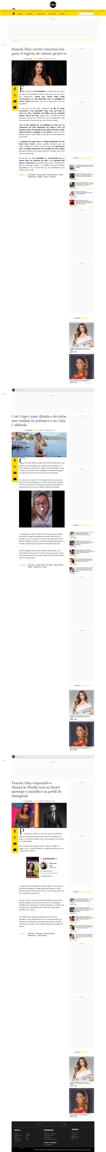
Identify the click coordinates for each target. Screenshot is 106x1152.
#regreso (40, 176)
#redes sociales (42, 935)
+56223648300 (48, 1145)
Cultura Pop (15, 41)
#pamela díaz (32, 176)
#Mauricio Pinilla (49, 933)
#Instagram (39, 933)
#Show (46, 176)
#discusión (31, 933)
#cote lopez (31, 565)
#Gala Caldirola (58, 565)
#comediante (32, 174)
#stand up (53, 176)
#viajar (44, 567)
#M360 (61, 174)
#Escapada (49, 565)
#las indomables (52, 174)
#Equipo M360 (41, 174)
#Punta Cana (37, 567)
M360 (35, 58)
